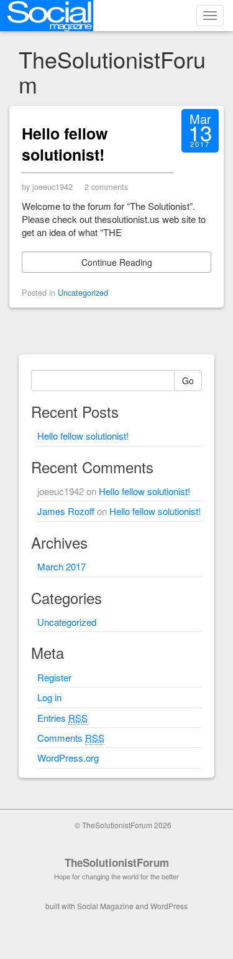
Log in (49, 697)
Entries (62, 717)
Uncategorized (83, 292)
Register (54, 677)
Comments (70, 737)
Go (188, 380)
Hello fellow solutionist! (64, 144)
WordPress (169, 905)
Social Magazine (105, 905)
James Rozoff (65, 510)
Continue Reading (116, 262)
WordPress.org (68, 757)
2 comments (106, 186)
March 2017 (61, 566)
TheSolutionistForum (117, 862)
